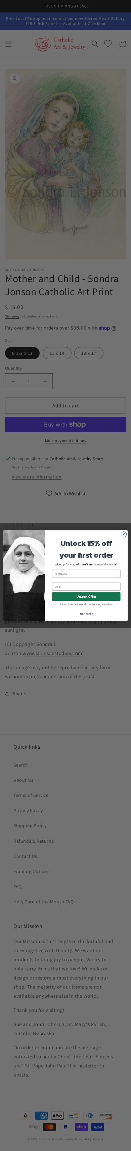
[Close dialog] (124, 534)
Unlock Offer (86, 596)
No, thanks (86, 613)
